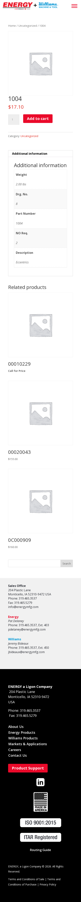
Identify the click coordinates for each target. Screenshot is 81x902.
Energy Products (21, 732)
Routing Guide (40, 850)
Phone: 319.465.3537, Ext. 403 (28, 625)
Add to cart (38, 118)
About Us (16, 726)
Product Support (28, 768)
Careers (14, 749)
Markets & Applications (27, 744)
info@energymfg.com (23, 607)
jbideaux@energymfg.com (26, 652)
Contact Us (17, 755)
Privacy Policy (48, 884)
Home (12, 25)
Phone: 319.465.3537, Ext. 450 (28, 648)
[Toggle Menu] (74, 6)
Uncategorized (27, 25)
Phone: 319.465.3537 (22, 598)
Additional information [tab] (29, 154)
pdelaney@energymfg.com (27, 629)
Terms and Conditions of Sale (26, 879)
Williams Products (23, 738)
